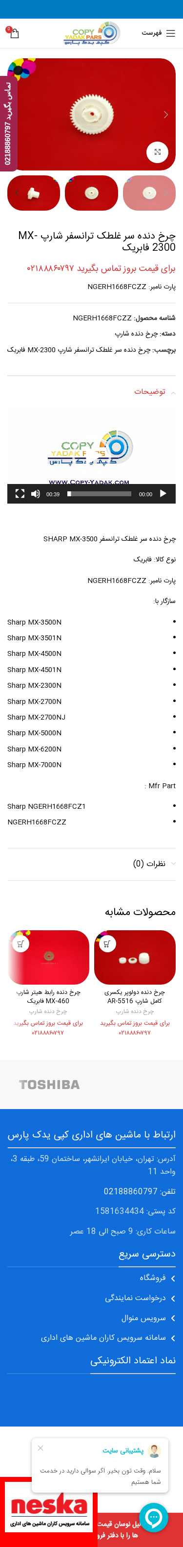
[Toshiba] (49, 1084)
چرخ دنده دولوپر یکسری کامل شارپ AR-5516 (134, 997)
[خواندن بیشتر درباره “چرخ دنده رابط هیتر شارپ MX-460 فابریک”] (20, 943)
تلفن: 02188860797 (140, 1192)
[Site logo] (91, 34)
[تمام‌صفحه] (20, 499)
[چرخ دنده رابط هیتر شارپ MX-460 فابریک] (48, 957)
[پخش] (163, 499)
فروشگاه (153, 1278)
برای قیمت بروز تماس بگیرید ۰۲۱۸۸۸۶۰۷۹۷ (101, 269)
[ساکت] (36, 499)
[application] (91, 456)
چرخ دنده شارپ (136, 334)
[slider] (99, 493)
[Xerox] (134, 1084)
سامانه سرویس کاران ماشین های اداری (103, 1338)
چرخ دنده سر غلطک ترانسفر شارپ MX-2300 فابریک (78, 350)
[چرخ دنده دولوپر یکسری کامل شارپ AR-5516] (135, 957)
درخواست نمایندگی (135, 1298)
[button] (166, 114)
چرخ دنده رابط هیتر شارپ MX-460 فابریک (48, 997)
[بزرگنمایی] (157, 153)
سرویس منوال (144, 1318)
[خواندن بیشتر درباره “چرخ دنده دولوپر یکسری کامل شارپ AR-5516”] (107, 943)
